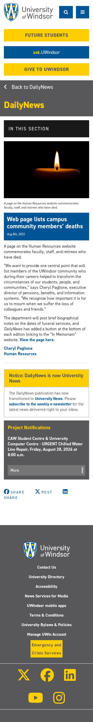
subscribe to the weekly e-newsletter (40, 404)
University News (49, 398)
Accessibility (46, 586)
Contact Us (46, 567)
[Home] (28, 12)
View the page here (37, 339)
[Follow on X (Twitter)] (23, 678)
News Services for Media (46, 596)
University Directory (46, 577)
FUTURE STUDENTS (46, 35)
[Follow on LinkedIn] (70, 678)
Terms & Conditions (46, 615)
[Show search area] (66, 12)
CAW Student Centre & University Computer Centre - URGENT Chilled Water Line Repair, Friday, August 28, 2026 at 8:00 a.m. (45, 446)
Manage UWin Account (46, 634)
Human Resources (20, 353)
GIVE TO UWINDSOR (46, 69)
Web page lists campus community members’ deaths (45, 222)
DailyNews (41, 87)
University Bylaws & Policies (46, 624)
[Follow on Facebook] (47, 678)
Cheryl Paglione (18, 348)
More (14, 470)
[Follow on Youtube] (35, 701)
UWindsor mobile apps (46, 605)
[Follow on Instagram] (59, 701)
